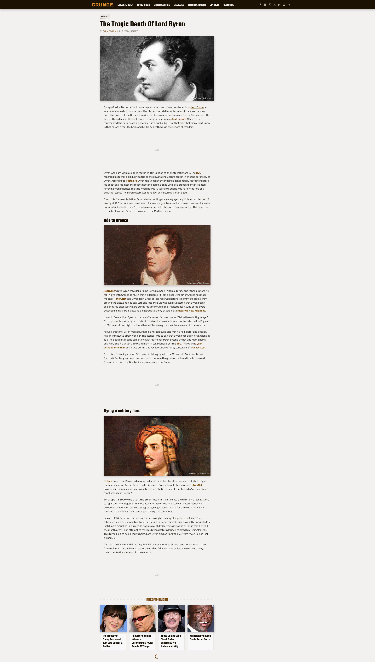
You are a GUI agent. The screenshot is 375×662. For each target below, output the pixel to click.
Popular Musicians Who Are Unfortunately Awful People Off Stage (142, 641)
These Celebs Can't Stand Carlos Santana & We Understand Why (171, 641)
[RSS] (289, 5)
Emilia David (108, 31)
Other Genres (162, 4)
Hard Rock (143, 4)
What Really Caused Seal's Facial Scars (200, 637)
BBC (198, 172)
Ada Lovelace (178, 119)
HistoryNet (120, 298)
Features (228, 4)
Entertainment (197, 4)
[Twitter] (274, 5)
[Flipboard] (279, 5)
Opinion (214, 4)
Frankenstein (197, 347)
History (105, 16)
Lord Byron (197, 107)
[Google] (284, 5)
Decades (179, 4)
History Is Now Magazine (191, 310)
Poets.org (131, 180)
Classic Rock (125, 4)
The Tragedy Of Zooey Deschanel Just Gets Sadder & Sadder (112, 641)
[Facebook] (260, 5)
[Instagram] (270, 5)
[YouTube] (265, 5)
